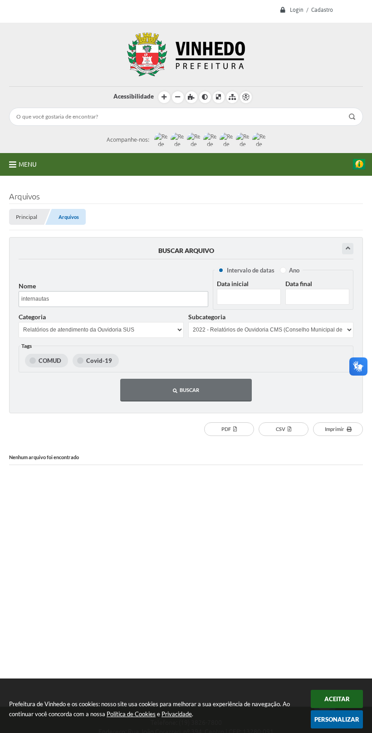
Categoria (32, 317)
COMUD (50, 360)
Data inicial (233, 283)
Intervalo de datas (250, 270)
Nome (27, 286)
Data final (298, 283)
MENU (28, 164)
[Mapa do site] (232, 97)
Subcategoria (206, 317)
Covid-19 (99, 360)
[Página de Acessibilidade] (246, 97)
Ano (294, 270)
